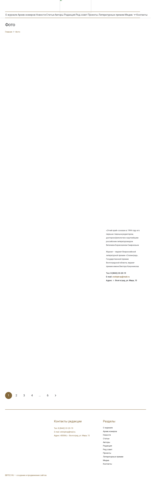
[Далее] (55, 395)
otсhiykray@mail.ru (121, 277)
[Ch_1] (123, 136)
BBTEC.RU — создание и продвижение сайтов (25, 475)
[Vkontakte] (7, 428)
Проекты (107, 453)
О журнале (108, 428)
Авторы (106, 442)
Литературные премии (113, 456)
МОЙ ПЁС (56, 43)
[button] (143, 15)
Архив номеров (110, 431)
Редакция (107, 446)
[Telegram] (12, 428)
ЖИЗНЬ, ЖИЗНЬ (62, 348)
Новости (107, 435)
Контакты (107, 464)
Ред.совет (107, 449)
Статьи (106, 438)
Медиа (106, 460)
